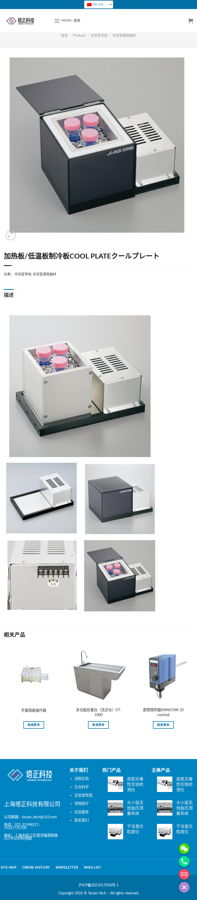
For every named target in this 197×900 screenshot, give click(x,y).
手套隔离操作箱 (33, 710)
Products (79, 35)
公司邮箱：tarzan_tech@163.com (30, 817)
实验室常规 (99, 35)
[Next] (193, 692)
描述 (9, 295)
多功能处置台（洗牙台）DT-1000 (98, 712)
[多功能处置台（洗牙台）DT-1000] (98, 676)
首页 (64, 35)
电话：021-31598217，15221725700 (23, 826)
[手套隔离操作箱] (34, 676)
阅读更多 (33, 725)
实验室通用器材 (124, 35)
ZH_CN (97, 4)
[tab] (9, 295)
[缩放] (11, 235)
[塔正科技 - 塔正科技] (25, 20)
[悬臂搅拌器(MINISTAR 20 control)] (163, 676)
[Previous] (4, 692)
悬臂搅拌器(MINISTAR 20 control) (163, 712)
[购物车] (190, 20)
